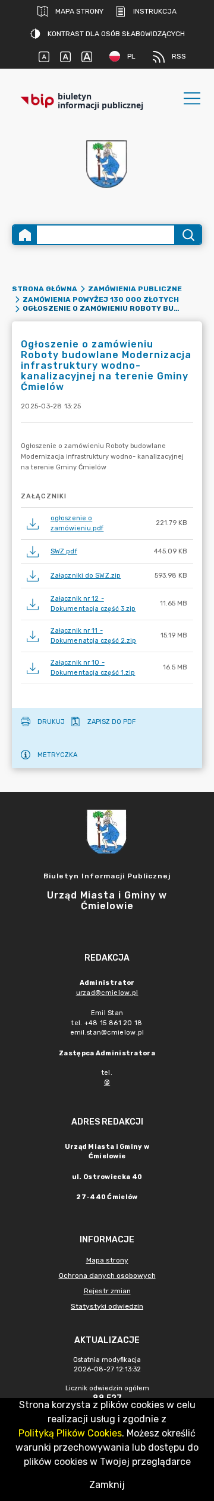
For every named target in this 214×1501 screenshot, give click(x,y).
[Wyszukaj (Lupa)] (187, 235)
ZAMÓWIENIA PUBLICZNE (135, 289)
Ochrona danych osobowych (107, 1275)
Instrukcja (155, 11)
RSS (179, 56)
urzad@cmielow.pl (107, 993)
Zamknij (107, 1484)
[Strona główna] (25, 234)
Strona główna (44, 289)
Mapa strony (79, 11)
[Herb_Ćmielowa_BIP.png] (107, 165)
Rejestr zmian (107, 1291)
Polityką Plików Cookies (70, 1433)
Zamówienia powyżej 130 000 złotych (101, 299)
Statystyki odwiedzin (107, 1306)
